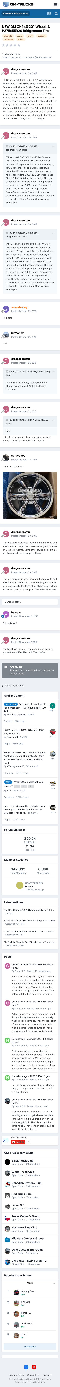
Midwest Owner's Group (28, 1238)
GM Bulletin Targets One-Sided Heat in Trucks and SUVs (30, 942)
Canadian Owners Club (27, 1183)
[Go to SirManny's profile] (6, 335)
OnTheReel (26, 1323)
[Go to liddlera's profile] (20, 885)
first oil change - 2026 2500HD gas (31, 1076)
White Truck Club (23, 1171)
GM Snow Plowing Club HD (29, 1260)
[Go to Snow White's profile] (53, 807)
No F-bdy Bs (21, 1045)
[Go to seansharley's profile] (6, 309)
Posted (24, 73)
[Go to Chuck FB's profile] (7, 966)
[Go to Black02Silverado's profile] (53, 783)
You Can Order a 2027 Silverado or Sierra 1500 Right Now (28, 910)
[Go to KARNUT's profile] (16, 1303)
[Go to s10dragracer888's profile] (53, 754)
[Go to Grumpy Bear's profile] (16, 1292)
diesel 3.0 (18, 1205)
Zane (9, 790)
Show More (30, 1346)
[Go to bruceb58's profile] (7, 1101)
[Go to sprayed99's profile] (6, 457)
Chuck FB (20, 971)
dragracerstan (12, 54)
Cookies (47, 1375)
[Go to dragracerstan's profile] (6, 71)
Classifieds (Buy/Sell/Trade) (37, 57)
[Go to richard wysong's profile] (53, 706)
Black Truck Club (23, 1160)
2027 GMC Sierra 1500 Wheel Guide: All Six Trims (29, 920)
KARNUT (25, 1302)
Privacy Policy (16, 1375)
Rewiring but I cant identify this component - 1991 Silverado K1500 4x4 (26, 708)
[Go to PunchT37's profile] (16, 1314)
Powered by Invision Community (30, 1382)
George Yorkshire (16, 812)
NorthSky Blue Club (24, 1227)
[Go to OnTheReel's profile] (16, 1325)
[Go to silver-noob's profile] (53, 732)
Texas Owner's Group (26, 1216)
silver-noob (13, 737)
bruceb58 (20, 1106)
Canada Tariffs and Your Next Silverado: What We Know (29, 931)
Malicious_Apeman (16, 714)
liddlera (29, 886)
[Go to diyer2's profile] (16, 1335)
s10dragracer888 (15, 766)
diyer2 (24, 1334)
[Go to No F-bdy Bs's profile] (7, 1040)
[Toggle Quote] (7, 146)
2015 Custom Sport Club (28, 1249)
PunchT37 (26, 1312)
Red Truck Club (22, 1194)
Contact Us (33, 1375)
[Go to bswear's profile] (6, 614)
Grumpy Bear (28, 1291)
